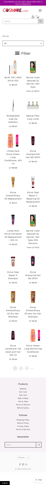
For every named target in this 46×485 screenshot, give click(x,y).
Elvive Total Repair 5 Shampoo (13, 275)
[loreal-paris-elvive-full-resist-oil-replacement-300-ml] (13, 220)
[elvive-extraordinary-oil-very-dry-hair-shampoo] (33, 297)
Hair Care (23, 392)
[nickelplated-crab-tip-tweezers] (13, 105)
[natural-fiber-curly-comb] (33, 105)
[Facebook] (20, 464)
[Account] (33, 17)
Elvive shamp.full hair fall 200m (33, 275)
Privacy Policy (23, 426)
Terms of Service (23, 405)
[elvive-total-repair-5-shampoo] (13, 262)
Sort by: (5, 36)
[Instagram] (23, 464)
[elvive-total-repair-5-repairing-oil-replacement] (33, 182)
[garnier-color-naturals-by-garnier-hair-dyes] (33, 67)
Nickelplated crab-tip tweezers (13, 119)
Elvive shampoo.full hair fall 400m (33, 154)
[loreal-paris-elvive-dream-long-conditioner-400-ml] (13, 141)
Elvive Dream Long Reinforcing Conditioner (33, 348)
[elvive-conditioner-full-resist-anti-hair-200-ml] (13, 335)
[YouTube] (26, 464)
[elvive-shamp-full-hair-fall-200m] (33, 262)
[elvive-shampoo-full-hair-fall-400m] (33, 141)
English (21, 457)
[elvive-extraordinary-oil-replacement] (13, 182)
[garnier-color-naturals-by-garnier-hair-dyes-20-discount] (33, 220)
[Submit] (38, 445)
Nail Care (23, 395)
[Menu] (40, 10)
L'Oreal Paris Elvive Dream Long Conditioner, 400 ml (13, 157)
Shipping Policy (23, 420)
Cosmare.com (26, 469)
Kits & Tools (23, 401)
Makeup (23, 389)
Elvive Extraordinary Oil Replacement (13, 195)
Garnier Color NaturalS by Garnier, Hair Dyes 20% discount (33, 236)
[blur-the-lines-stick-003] (13, 67)
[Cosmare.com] (15, 10)
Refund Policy (23, 423)
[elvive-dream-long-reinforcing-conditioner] (33, 335)
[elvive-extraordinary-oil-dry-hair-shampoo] (13, 297)
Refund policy (23, 408)
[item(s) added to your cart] (38, 17)
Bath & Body (23, 398)
